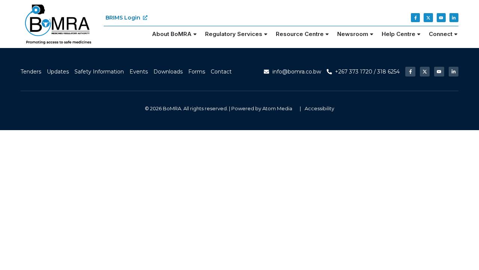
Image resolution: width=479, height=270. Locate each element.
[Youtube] (441, 17)
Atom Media (277, 108)
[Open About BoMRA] (195, 34)
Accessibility (319, 108)
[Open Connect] (455, 34)
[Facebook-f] (415, 17)
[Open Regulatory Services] (265, 34)
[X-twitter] (428, 17)
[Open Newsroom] (371, 34)
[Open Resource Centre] (327, 34)
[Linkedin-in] (453, 17)
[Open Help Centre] (418, 34)
